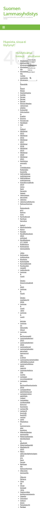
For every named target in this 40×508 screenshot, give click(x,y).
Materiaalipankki (26, 445)
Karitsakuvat (25, 217)
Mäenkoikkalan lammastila (26, 433)
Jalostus (23, 200)
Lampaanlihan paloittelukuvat (26, 391)
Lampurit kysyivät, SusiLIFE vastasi (23, 414)
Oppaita (23, 496)
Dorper (22, 97)
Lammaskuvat (25, 347)
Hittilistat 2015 (23, 132)
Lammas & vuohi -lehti (23, 307)
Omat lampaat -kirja (23, 488)
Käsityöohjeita (25, 227)
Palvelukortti (25, 505)
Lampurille (24, 409)
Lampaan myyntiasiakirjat (26, 378)
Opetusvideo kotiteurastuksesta (27, 493)
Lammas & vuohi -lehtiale (23, 317)
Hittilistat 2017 (23, 141)
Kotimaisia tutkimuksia (24, 256)
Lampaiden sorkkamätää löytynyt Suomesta (25, 403)
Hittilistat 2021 (23, 158)
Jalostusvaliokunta (27, 202)
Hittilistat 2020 (23, 154)
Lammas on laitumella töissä (24, 326)
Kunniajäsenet (25, 264)
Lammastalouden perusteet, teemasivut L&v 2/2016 (26, 353)
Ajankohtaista (25, 93)
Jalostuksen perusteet (24, 196)
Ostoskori (24, 498)
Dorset (22, 101)
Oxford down (23, 502)
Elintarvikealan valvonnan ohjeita (26, 105)
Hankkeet (23, 123)
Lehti (22, 419)
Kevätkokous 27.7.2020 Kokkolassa (25, 242)
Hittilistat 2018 (23, 145)
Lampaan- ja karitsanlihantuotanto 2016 (28, 384)
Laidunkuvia (24, 270)
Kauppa (23, 232)
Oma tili (22, 482)
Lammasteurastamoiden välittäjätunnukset (29, 361)
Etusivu (23, 118)
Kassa (22, 229)
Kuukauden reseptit (24, 267)
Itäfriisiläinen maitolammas (25, 175)
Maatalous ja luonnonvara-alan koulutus (25, 426)
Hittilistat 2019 (23, 149)
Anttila (22, 95)
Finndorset (24, 121)
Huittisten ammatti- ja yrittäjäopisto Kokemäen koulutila (25, 166)
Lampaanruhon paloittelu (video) (26, 396)
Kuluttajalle (24, 261)
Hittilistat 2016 (23, 137)
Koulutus (23, 259)
